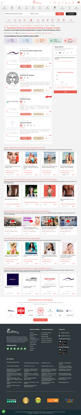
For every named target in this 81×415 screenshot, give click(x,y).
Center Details (35, 66)
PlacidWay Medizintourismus (13, 362)
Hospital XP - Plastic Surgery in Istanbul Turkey (12, 287)
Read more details (24, 61)
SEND (65, 91)
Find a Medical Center (46, 332)
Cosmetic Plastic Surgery (26, 25)
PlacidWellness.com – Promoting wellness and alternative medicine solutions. (14, 375)
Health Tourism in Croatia (10, 227)
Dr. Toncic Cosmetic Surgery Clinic (64, 61)
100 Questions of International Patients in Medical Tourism (67, 228)
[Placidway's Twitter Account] (11, 349)
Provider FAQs (33, 344)
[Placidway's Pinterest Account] (18, 349)
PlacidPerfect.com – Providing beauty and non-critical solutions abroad (31, 375)
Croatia (47, 25)
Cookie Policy (69, 87)
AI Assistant (71, 13)
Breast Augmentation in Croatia (30, 197)
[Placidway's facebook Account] (8, 349)
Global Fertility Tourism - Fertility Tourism (14, 383)
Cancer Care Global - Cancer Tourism (13, 386)
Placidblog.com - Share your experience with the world (65, 370)
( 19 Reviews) (14, 133)
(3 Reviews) (30, 291)
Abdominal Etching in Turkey (11, 199)
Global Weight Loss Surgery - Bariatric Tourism (65, 378)
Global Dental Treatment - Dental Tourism (31, 383)
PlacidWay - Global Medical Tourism (65, 363)
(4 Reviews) (49, 291)
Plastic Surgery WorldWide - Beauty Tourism (30, 378)
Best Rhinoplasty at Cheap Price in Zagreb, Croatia (13, 167)
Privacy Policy (62, 87)
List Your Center (33, 340)
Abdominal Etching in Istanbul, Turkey (67, 200)
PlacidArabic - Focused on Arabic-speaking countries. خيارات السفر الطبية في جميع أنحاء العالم (49, 375)
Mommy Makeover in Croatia (48, 197)
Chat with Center (25, 66)
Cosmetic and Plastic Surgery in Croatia (30, 256)
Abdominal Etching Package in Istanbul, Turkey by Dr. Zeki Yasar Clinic (31, 167)
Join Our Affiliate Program (33, 335)
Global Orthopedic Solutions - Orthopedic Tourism (30, 386)
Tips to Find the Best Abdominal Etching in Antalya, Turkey (12, 256)
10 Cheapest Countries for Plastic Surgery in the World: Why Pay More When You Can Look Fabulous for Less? (49, 228)
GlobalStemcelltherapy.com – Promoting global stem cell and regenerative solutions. (48, 379)
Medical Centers (14, 25)
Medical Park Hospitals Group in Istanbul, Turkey (49, 287)
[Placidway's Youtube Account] (15, 349)
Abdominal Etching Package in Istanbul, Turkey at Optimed (67, 167)
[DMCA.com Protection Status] (38, 400)
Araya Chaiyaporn (48, 33)
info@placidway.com (65, 335)
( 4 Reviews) (13, 109)
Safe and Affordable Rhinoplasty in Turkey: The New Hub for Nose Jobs (49, 256)
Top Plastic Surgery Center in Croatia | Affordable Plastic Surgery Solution (31, 228)
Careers (31, 346)
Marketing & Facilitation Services (34, 338)
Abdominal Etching (38, 25)
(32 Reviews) (67, 291)
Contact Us (32, 348)
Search (59, 13)
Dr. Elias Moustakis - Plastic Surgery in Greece (29, 287)
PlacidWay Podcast (45, 362)
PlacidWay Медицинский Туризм (31, 362)
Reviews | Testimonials (46, 338)
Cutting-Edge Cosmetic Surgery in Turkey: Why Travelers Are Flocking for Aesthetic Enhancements (68, 256)
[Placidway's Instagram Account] (21, 349)
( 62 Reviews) (14, 85)
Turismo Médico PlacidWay (13, 366)
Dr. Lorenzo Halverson (30, 33)
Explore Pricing (44, 336)
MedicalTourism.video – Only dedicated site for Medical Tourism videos (14, 379)
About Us (32, 332)
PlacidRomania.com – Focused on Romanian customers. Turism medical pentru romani (14, 370)
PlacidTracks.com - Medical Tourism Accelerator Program (65, 366)
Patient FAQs (33, 342)
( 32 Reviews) (14, 61)
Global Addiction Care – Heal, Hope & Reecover (47, 383)
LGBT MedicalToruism (63, 382)
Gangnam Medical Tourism (47, 366)
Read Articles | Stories (46, 342)
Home (6, 25)
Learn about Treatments (46, 340)
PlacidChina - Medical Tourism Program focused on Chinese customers (31, 370)
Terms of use (64, 86)
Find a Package (44, 334)
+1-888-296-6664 (65, 332)
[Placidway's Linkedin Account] (25, 349)
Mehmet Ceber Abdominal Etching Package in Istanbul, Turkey (49, 167)
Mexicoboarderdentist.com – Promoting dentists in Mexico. (65, 374)
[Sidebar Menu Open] (2, 2)
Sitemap (32, 350)
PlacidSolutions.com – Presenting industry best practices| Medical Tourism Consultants (48, 370)
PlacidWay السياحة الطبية (29, 366)
